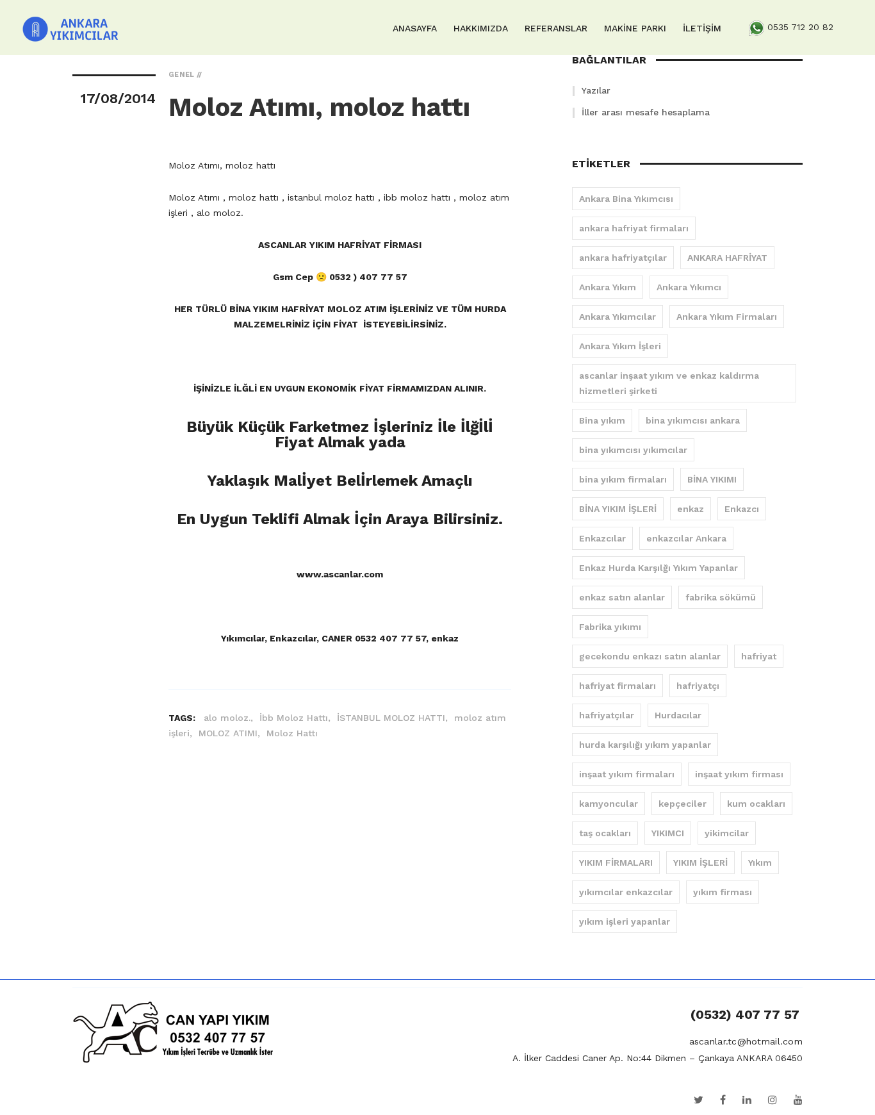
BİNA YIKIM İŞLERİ (618, 509)
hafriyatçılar (606, 715)
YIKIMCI (667, 833)
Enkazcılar (602, 538)
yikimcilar (727, 833)
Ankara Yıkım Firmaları (726, 316)
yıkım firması (722, 892)
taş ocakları (605, 833)
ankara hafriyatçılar (623, 257)
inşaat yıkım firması (739, 774)
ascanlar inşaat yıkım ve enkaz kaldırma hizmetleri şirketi (669, 383)
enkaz (690, 509)
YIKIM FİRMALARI (616, 862)
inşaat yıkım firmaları (627, 774)
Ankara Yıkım (607, 287)
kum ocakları (756, 803)
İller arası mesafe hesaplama (646, 112)
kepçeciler (682, 803)
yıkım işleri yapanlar (624, 921)
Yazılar (596, 90)
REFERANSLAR (556, 28)
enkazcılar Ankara (686, 538)
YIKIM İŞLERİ (700, 862)
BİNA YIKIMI (712, 479)
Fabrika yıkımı (610, 627)
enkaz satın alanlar (622, 597)
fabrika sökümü (720, 597)
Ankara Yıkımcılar (617, 316)
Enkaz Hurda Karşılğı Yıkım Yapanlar (658, 568)
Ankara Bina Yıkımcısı (626, 199)
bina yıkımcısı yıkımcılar (633, 450)
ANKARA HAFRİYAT (727, 257)
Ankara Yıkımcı (689, 287)
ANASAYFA (415, 28)
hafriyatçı (697, 686)
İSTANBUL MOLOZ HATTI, (394, 718)
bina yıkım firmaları (623, 479)
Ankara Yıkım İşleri (620, 346)
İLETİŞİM (702, 28)
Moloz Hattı (292, 733)
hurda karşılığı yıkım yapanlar (645, 744)
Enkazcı (741, 509)
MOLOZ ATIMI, (231, 733)
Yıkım (760, 862)
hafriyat (758, 656)
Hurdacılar (678, 715)
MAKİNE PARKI (635, 28)
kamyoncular (608, 803)
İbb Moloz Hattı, (296, 718)
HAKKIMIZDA (481, 28)
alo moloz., (230, 718)
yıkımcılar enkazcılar (626, 892)
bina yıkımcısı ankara (693, 420)
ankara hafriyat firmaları (634, 228)
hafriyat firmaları (617, 686)
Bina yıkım (602, 420)
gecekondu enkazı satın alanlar (650, 656)
